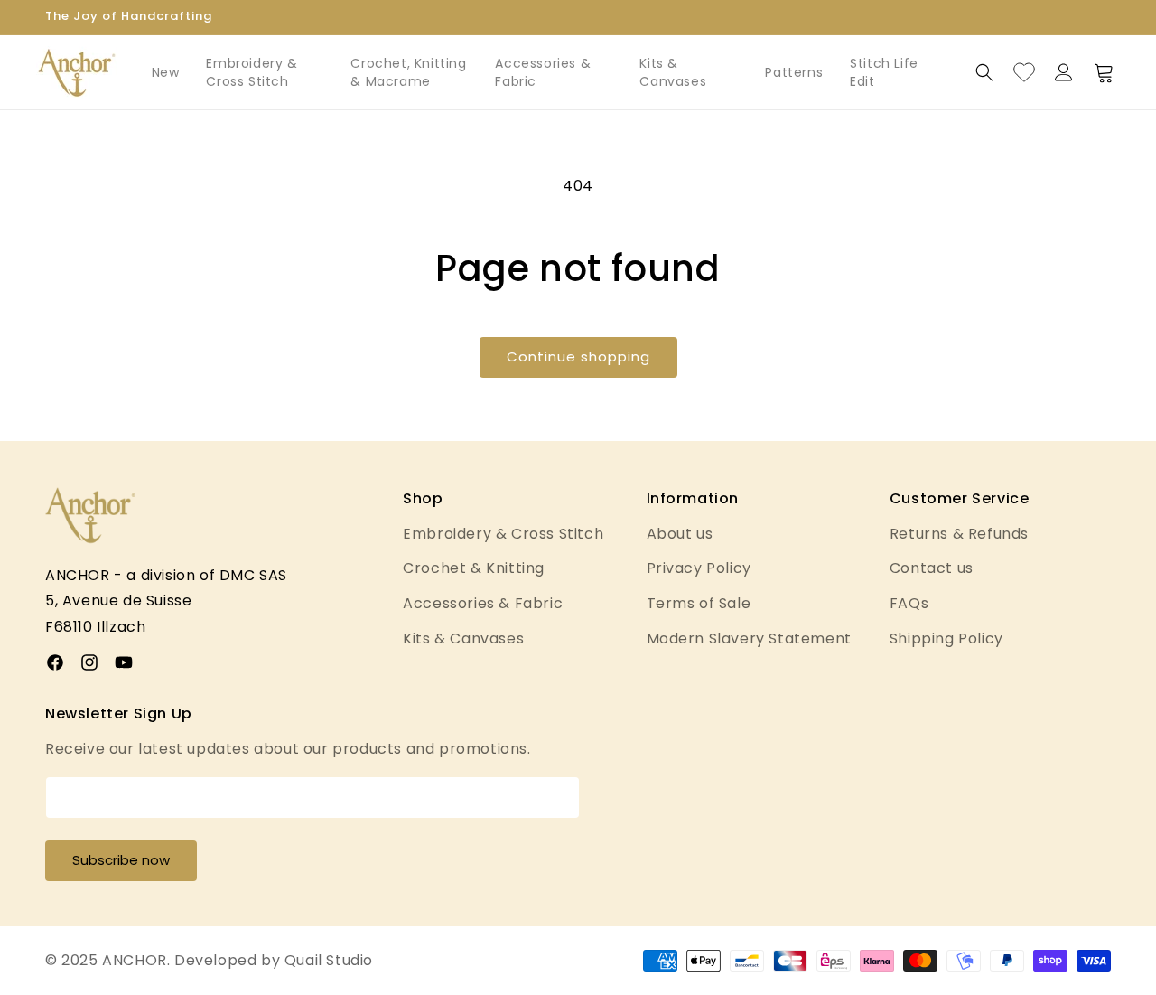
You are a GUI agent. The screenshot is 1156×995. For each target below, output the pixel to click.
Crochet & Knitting (474, 568)
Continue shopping (578, 356)
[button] (984, 72)
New (166, 72)
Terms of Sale (699, 603)
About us (680, 533)
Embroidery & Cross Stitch (251, 72)
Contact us (932, 568)
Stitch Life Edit (884, 72)
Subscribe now (121, 859)
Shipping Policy (946, 638)
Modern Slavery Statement (749, 638)
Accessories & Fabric (543, 72)
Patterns (794, 72)
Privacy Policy (699, 568)
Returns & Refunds (959, 533)
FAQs (909, 603)
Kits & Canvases (672, 72)
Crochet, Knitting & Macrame (408, 72)
